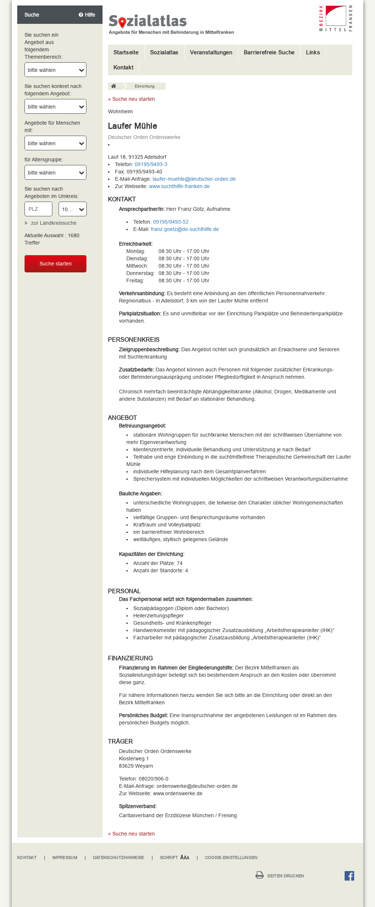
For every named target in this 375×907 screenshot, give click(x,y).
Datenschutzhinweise (118, 857)
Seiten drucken (285, 875)
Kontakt (124, 67)
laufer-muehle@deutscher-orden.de (194, 179)
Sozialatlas (164, 52)
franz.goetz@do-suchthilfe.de (185, 229)
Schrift (169, 857)
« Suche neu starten (131, 99)
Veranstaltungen (211, 52)
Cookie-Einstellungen (231, 857)
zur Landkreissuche (54, 223)
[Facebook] (351, 877)
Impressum (64, 857)
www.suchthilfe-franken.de (179, 186)
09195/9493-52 (171, 222)
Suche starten (56, 264)
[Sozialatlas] (115, 86)
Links (313, 52)
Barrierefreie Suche (269, 52)
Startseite (126, 52)
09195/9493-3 (151, 164)
